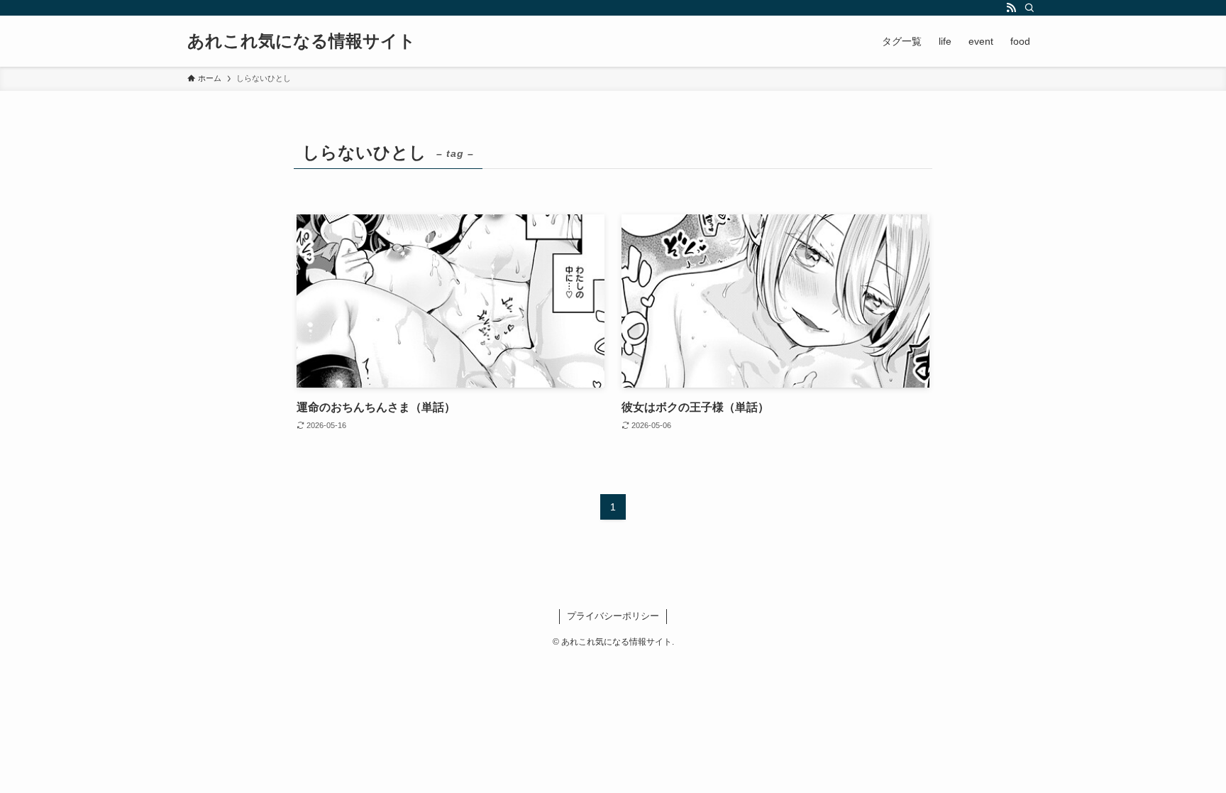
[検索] (1029, 8)
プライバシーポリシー (613, 616)
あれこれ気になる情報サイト (301, 41)
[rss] (1011, 8)
